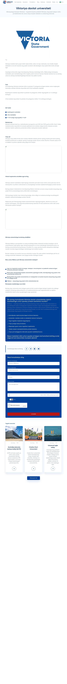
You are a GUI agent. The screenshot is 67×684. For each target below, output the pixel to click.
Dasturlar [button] (25, 2)
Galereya (43, 2)
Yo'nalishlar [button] (32, 2)
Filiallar (53, 2)
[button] (61, 2)
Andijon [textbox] (10, 377)
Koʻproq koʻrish (33, 478)
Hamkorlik (48, 2)
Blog (38, 2)
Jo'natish (33, 414)
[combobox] (33, 377)
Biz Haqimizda (18, 2)
